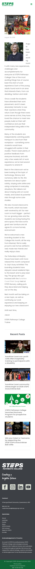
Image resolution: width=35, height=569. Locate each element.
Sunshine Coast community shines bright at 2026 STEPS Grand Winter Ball (17, 386)
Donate (4, 532)
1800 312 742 (5, 506)
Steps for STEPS (6, 530)
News (4, 524)
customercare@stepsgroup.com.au (13, 508)
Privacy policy (17, 564)
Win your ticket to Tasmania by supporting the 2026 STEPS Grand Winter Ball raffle (17, 441)
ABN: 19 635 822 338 (17, 568)
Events (4, 522)
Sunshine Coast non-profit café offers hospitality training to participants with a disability (17, 359)
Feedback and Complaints (17, 566)
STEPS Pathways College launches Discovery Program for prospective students (15, 413)
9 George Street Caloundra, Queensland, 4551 (16, 502)
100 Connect (6, 528)
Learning (4, 520)
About (4, 518)
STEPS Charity (6, 526)
